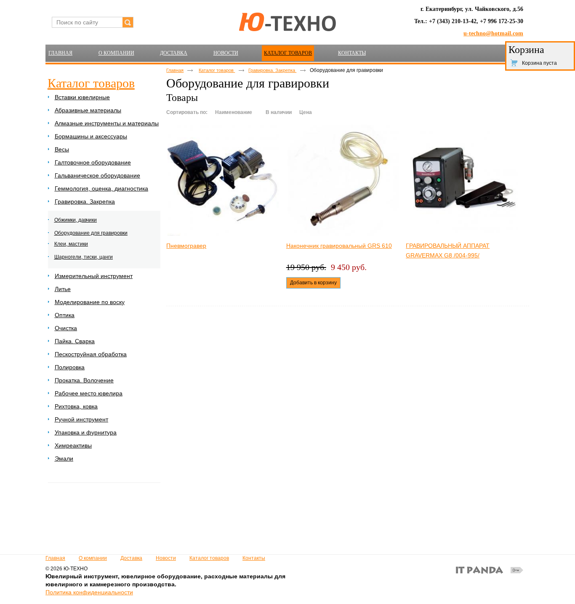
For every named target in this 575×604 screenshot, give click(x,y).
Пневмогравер (186, 245)
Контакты (253, 558)
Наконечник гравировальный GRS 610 (339, 245)
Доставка (131, 558)
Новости (166, 558)
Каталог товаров (288, 53)
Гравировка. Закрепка (272, 70)
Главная (175, 70)
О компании (93, 558)
